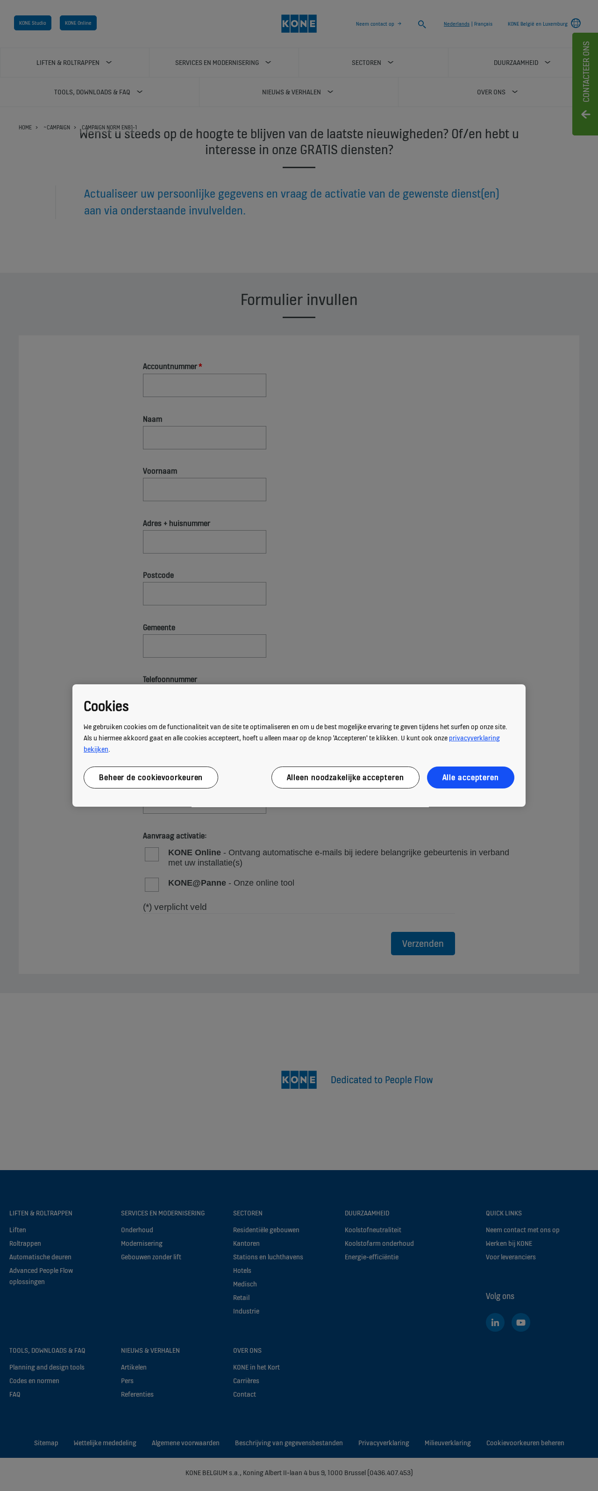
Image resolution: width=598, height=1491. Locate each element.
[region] (299, 745)
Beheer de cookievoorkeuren (151, 777)
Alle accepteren (470, 777)
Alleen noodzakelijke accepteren (345, 777)
